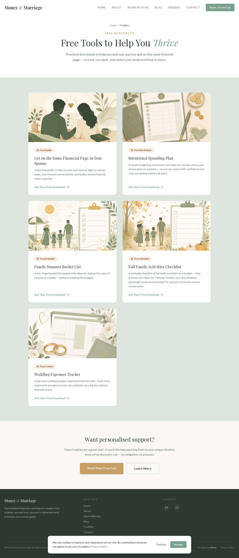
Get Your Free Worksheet (117, 319)
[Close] (162, 232)
